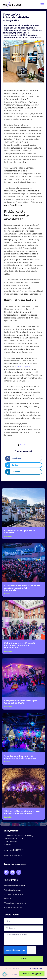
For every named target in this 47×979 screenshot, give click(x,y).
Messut (7, 898)
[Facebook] (6, 872)
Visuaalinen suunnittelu (15, 903)
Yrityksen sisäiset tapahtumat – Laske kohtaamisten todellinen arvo (22, 812)
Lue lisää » (8, 536)
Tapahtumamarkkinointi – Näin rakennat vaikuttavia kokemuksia (20, 757)
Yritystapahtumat (12, 890)
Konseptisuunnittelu (13, 907)
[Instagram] (18, 872)
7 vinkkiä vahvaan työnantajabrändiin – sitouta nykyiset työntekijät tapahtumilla (22, 588)
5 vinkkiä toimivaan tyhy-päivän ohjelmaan (19, 531)
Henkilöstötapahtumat (15, 885)
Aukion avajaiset (23, 366)
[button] (42, 5)
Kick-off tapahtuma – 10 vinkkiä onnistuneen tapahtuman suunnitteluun (19, 645)
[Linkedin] (12, 872)
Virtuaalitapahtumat (13, 894)
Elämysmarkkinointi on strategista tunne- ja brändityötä (20, 701)
